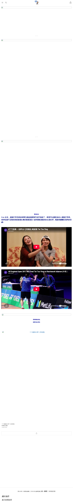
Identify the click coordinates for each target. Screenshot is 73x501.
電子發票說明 (7, 500)
